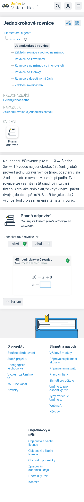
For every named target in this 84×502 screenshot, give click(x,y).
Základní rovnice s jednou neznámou (39, 52)
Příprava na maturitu (62, 368)
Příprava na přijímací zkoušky (63, 360)
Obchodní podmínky (41, 460)
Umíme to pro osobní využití (58, 388)
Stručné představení (21, 353)
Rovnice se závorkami (30, 59)
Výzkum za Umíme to (20, 376)
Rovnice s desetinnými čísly (34, 78)
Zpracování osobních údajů (38, 468)
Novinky (12, 390)
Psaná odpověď (12, 143)
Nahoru (16, 302)
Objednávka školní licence (40, 452)
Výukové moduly (60, 353)
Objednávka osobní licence (41, 443)
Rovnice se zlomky (28, 72)
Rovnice (15, 39)
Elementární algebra (17, 33)
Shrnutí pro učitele (61, 380)
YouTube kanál (17, 384)
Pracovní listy (58, 374)
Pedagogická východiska (16, 366)
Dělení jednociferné (16, 100)
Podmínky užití (38, 476)
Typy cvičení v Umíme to (59, 397)
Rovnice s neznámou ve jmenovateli (39, 65)
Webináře (55, 406)
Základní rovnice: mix (29, 85)
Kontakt (33, 482)
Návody (54, 412)
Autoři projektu (17, 359)
